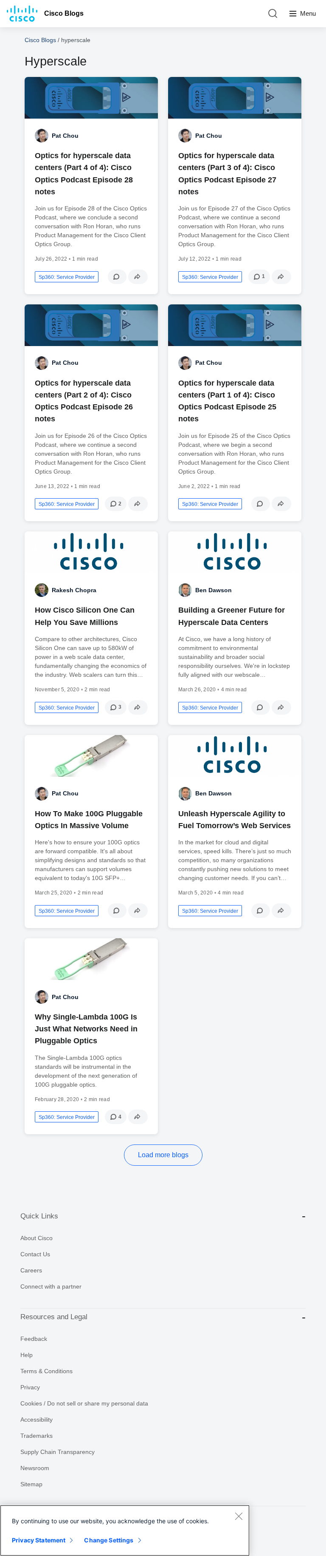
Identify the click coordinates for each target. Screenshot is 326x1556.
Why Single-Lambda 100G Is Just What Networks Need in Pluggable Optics (86, 1029)
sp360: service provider (67, 277)
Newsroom (34, 1468)
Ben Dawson (213, 590)
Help (26, 1355)
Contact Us (35, 1254)
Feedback (33, 1338)
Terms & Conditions (46, 1371)
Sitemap (31, 1484)
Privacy (30, 1387)
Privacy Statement (38, 1540)
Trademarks (36, 1435)
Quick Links (39, 1216)
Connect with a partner (51, 1286)
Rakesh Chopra (74, 590)
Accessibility (36, 1419)
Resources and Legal (53, 1317)
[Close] (238, 1516)
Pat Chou (65, 135)
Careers (31, 1270)
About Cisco (36, 1238)
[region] (125, 1530)
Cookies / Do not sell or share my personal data (84, 1403)
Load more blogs (163, 1154)
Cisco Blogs (64, 13)
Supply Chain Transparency (57, 1451)
